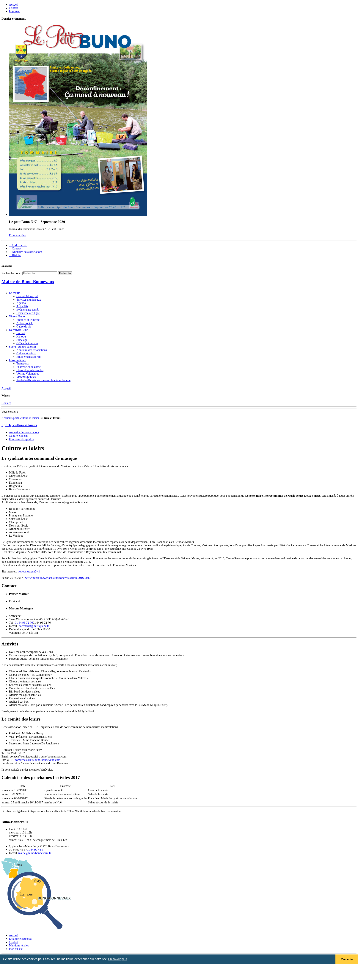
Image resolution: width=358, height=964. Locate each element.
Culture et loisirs (26, 353)
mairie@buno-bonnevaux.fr (34, 853)
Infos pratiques (17, 360)
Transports (22, 363)
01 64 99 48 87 (36, 849)
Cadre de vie (23, 326)
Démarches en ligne (28, 313)
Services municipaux (28, 299)
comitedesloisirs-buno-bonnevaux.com (37, 759)
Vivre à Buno (17, 316)
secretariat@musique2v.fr (34, 626)
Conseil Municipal (27, 296)
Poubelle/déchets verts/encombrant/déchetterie (43, 380)
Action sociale (24, 323)
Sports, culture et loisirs (22, 346)
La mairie (14, 292)
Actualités (22, 306)
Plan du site (16, 948)
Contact (13, 942)
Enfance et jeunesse (28, 319)
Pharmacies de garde (28, 366)
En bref (20, 333)
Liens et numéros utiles (29, 370)
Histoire (21, 336)
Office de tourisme (27, 343)
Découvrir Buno (18, 329)
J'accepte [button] (347, 959)
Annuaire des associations (31, 350)
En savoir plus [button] (117, 959)
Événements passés (27, 309)
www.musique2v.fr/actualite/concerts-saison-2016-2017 (58, 577)
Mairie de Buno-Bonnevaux (27, 281)
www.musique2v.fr (29, 571)
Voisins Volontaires (27, 373)
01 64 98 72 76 (24, 622)
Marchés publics (26, 376)
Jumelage (21, 339)
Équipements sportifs (28, 356)
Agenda (21, 303)
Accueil (6, 418)
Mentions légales (19, 945)
